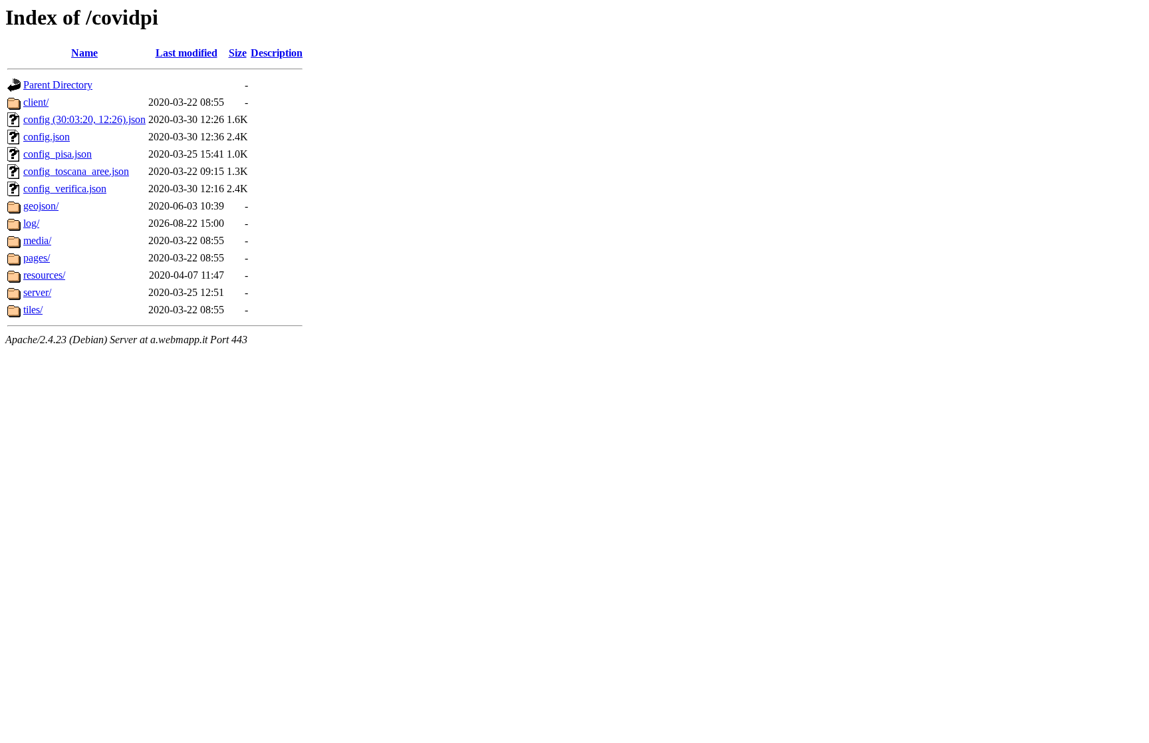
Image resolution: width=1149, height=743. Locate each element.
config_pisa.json (57, 154)
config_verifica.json (64, 188)
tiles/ (33, 309)
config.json (46, 136)
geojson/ (41, 206)
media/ (37, 240)
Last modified (186, 53)
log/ (31, 223)
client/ (36, 102)
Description (277, 53)
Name (84, 53)
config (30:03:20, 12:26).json (84, 119)
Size (238, 53)
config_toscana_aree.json (76, 171)
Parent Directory (57, 84)
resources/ (44, 275)
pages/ (36, 257)
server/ (37, 292)
